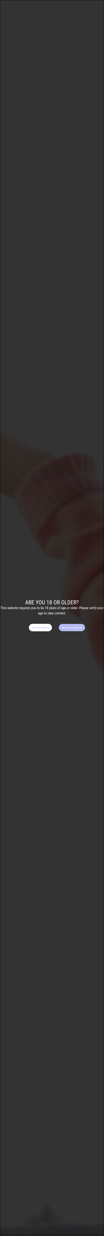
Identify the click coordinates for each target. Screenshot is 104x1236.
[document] (52, 618)
